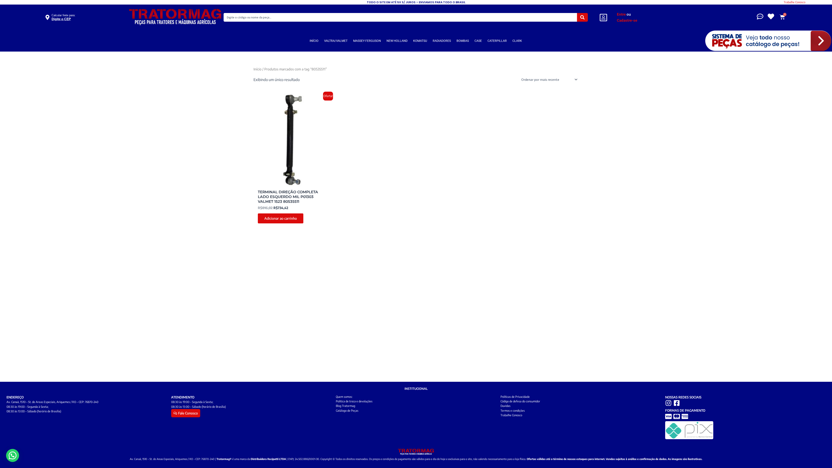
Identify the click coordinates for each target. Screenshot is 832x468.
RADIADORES (442, 40)
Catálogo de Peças (347, 410)
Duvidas (505, 406)
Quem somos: (344, 396)
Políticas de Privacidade (515, 396)
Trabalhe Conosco (794, 2)
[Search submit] (582, 17)
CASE (478, 40)
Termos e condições (512, 410)
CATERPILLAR (497, 40)
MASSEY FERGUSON (367, 40)
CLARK (517, 40)
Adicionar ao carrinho (280, 218)
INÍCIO (314, 40)
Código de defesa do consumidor (520, 401)
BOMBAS (463, 40)
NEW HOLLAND (397, 40)
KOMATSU (420, 40)
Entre (621, 14)
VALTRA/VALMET (336, 40)
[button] (12, 455)
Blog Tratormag (345, 406)
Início (258, 69)
